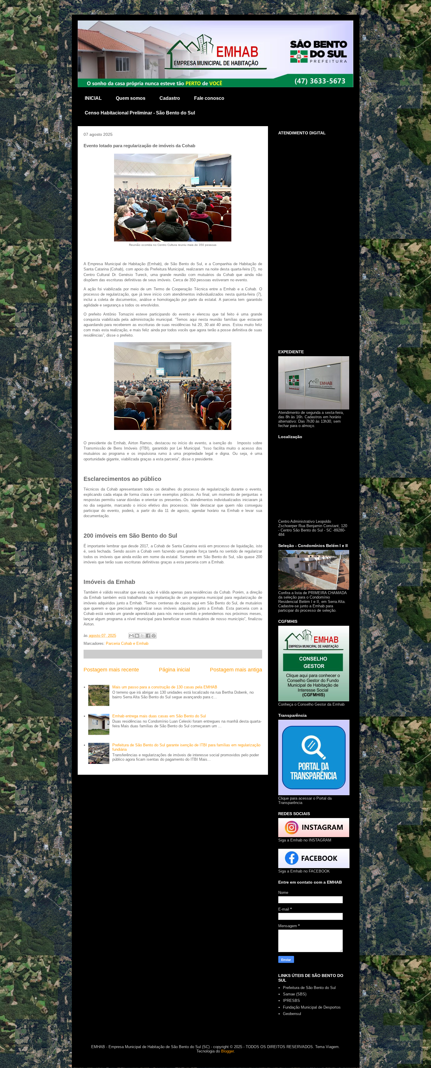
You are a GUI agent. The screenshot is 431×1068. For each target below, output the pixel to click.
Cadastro (169, 98)
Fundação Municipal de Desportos (312, 1007)
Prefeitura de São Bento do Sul (309, 987)
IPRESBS (291, 1000)
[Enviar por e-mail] (131, 636)
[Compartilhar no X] (142, 636)
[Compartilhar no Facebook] (148, 636)
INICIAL (93, 98)
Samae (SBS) (294, 994)
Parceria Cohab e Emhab (127, 643)
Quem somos (130, 98)
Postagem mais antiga (236, 670)
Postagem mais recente (111, 670)
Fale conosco (209, 98)
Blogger (227, 1051)
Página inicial (174, 670)
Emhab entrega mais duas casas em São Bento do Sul (159, 716)
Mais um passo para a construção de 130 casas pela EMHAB (164, 687)
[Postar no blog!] (137, 636)
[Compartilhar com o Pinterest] (154, 636)
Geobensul (292, 1014)
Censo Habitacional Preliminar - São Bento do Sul (140, 112)
